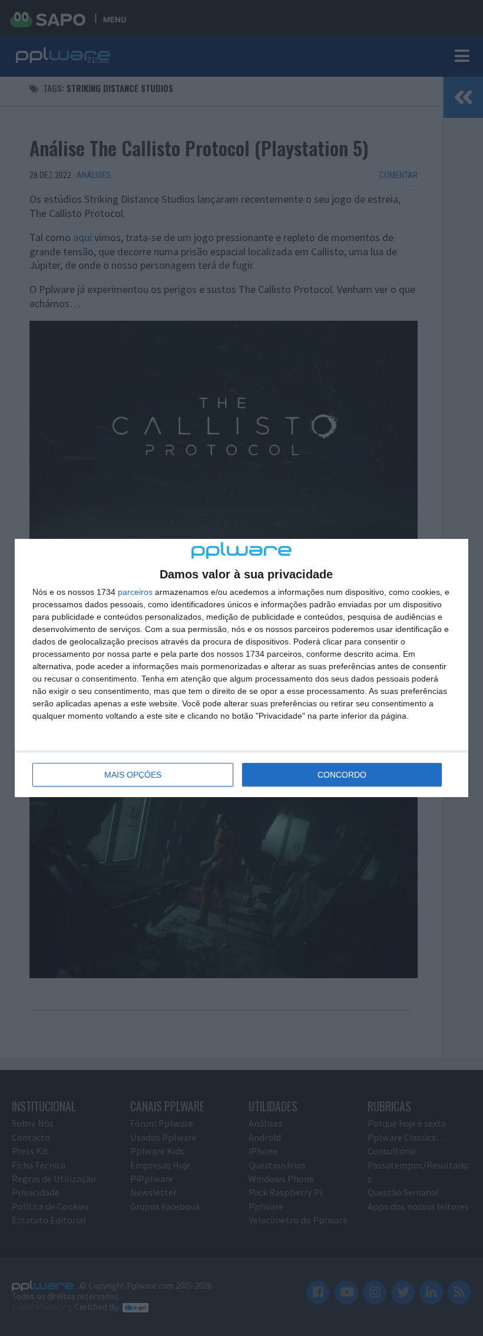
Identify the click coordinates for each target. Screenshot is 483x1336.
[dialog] (241, 668)
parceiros (135, 592)
